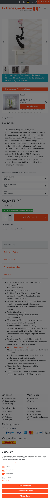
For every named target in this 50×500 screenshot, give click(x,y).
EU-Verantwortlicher (12, 267)
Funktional (8, 477)
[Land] (28, 2)
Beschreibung (9, 245)
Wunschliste (8, 224)
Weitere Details (10, 260)
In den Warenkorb (30, 217)
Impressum (16, 462)
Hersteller (7, 275)
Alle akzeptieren (25, 486)
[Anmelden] (20, 2)
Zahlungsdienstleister (10, 470)
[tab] (25, 244)
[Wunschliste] (35, 2)
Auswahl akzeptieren (25, 491)
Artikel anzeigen (33, 106)
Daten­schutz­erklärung (8, 462)
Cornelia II (23, 95)
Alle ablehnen (25, 496)
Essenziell (8, 466)
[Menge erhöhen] (10, 215)
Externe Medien (9, 473)
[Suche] (32, 2)
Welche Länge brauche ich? (18, 347)
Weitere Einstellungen (7, 480)
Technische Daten (11, 252)
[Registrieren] (24, 2)
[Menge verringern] (10, 219)
